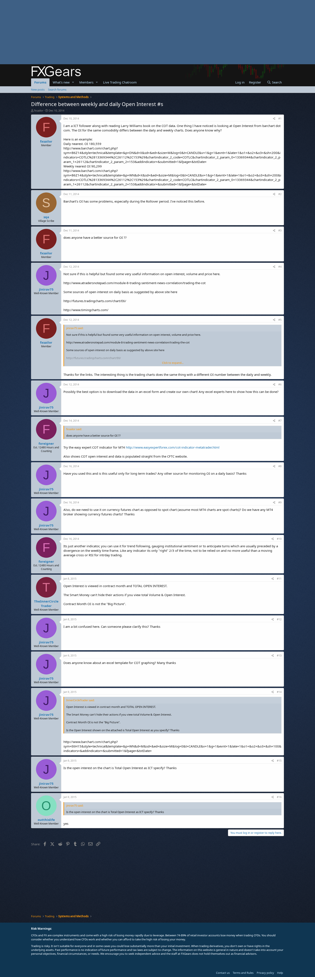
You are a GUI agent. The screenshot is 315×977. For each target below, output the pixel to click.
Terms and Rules (243, 973)
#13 (279, 655)
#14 (279, 692)
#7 (280, 420)
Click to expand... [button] (172, 363)
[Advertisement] (128, 32)
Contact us (223, 973)
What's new (61, 82)
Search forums (57, 89)
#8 (280, 466)
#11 (279, 578)
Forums (40, 82)
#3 (280, 230)
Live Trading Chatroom (120, 82)
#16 (279, 797)
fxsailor (38, 110)
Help (280, 973)
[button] (73, 82)
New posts (38, 89)
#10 (279, 539)
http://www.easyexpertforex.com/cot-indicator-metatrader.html (172, 447)
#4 (280, 266)
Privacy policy (265, 973)
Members (86, 82)
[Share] (274, 118)
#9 (280, 502)
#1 (280, 118)
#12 (279, 619)
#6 (280, 384)
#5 (280, 320)
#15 (279, 760)
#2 (280, 194)
